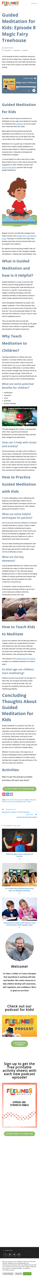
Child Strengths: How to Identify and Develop (19, 855)
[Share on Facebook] (10, 1255)
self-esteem (16, 365)
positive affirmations (9, 167)
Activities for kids (11, 799)
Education (7, 50)
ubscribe (19, 789)
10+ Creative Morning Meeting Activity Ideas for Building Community (19, 889)
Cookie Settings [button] (8, 1273)
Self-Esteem (27, 801)
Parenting (16, 50)
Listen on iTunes (19, 1044)
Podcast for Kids (7, 801)
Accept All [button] (27, 1273)
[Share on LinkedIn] (19, 1255)
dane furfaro (8, 48)
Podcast (25, 50)
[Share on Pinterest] (14, 1255)
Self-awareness (18, 801)
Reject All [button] (18, 1273)
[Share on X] (5, 1255)
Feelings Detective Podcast (25, 659)
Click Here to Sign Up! (19, 1134)
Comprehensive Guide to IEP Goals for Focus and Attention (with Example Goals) (19, 924)
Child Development (23, 799)
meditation (19, 124)
